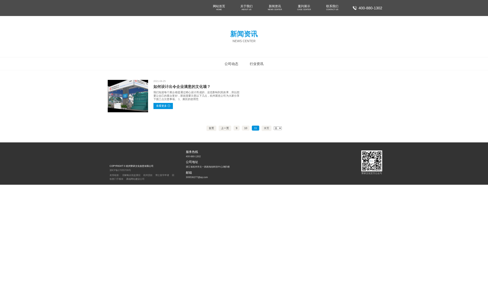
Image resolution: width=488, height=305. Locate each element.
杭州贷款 (147, 175)
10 (245, 128)
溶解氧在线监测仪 (131, 175)
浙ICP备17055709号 (120, 170)
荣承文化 (118, 8)
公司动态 (231, 64)
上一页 (225, 128)
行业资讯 (256, 64)
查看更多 (161, 105)
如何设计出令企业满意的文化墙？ (182, 86)
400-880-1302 (370, 8)
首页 (211, 128)
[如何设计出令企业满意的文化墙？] (128, 96)
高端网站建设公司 (135, 179)
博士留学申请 (162, 175)
